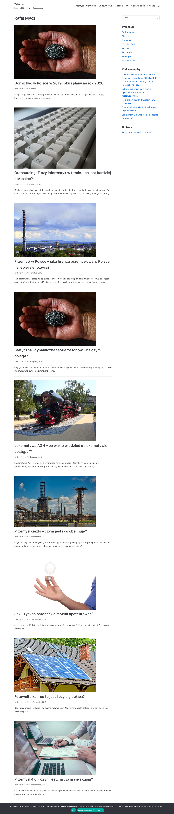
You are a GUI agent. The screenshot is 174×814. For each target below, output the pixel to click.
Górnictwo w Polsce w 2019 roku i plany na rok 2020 (59, 83)
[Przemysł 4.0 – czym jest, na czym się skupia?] (63, 748)
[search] (159, 6)
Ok (73, 810)
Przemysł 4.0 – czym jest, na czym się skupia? (53, 779)
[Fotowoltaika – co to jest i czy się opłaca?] (63, 665)
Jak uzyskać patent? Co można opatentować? (53, 614)
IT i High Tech (121, 5)
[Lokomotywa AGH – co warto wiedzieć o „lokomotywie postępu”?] (63, 410)
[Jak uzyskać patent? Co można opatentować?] (63, 583)
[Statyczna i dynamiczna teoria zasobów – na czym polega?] (63, 319)
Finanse (151, 5)
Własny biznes (138, 5)
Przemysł (79, 5)
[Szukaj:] (141, 17)
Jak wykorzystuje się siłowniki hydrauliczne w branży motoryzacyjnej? (136, 92)
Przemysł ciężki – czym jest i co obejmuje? (50, 531)
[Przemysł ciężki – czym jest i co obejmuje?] (63, 501)
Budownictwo (105, 5)
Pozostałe (127, 52)
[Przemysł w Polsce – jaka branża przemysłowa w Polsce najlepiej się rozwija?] (63, 230)
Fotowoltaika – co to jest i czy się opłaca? (49, 696)
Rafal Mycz (21, 89)
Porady (125, 48)
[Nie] (171, 808)
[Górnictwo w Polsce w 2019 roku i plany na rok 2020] (63, 52)
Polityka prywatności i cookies (137, 132)
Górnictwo (91, 5)
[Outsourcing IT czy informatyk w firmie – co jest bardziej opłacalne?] (63, 138)
